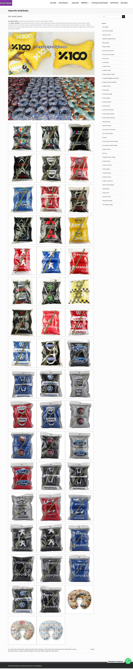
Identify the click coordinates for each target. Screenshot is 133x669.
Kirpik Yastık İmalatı (108, 114)
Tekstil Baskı (106, 169)
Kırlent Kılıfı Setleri (108, 110)
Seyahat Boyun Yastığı (109, 157)
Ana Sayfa (105, 27)
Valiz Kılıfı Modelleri (108, 185)
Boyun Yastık (106, 46)
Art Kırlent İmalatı (108, 31)
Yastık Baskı (106, 188)
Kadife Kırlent (107, 86)
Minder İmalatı (107, 125)
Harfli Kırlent (106, 66)
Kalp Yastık (106, 90)
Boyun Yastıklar (15, 23)
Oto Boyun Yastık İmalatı (45, 649)
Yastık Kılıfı (106, 192)
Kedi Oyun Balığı (107, 94)
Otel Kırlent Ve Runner (109, 129)
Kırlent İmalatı (107, 102)
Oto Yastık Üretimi (39, 651)
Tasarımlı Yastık (107, 165)
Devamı (93, 649)
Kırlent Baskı (106, 98)
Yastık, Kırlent (107, 196)
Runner (105, 153)
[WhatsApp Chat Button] (128, 661)
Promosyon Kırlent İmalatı (110, 141)
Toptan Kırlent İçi (108, 181)
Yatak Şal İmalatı (107, 200)
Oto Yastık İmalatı (15, 16)
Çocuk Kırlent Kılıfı (108, 50)
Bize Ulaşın (106, 42)
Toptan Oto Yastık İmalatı (51, 651)
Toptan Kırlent (107, 177)
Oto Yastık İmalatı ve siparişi (15, 651)
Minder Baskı (106, 121)
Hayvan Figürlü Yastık (109, 74)
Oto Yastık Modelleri (29, 651)
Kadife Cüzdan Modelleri (110, 82)
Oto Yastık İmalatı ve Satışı (69, 649)
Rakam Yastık (106, 149)
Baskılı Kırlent (107, 35)
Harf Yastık (106, 62)
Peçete (105, 137)
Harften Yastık (107, 70)
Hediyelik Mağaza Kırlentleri (111, 78)
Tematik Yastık (107, 173)
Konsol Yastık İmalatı (109, 117)
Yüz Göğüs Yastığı (108, 204)
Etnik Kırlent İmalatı (108, 54)
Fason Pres (106, 58)
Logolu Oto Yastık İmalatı (31, 649)
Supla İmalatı (106, 161)
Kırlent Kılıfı (106, 106)
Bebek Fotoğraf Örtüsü (109, 38)
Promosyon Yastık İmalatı (110, 145)
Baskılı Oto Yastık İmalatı (17, 649)
